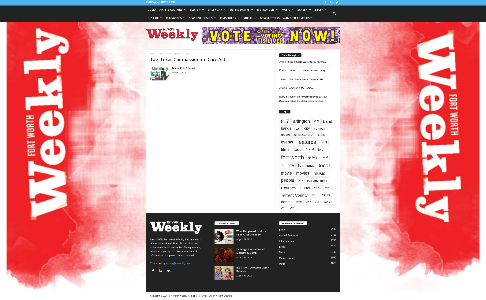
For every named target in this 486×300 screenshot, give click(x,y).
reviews (288, 187)
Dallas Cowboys (303, 134)
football (310, 149)
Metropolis (265, 9)
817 (285, 121)
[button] (334, 14)
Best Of (153, 18)
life (291, 165)
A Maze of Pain (306, 88)
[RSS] (331, 3)
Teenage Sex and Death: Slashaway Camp (251, 251)
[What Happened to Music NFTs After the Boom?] (224, 236)
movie (286, 173)
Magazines (174, 18)
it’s (282, 165)
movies (302, 173)
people (287, 180)
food (298, 149)
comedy (319, 128)
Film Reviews (286, 241)
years (293, 207)
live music (306, 165)
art (316, 121)
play (300, 180)
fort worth (292, 157)
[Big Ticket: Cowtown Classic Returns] (224, 273)
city (307, 128)
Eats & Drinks (240, 9)
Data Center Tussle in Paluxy (311, 62)
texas (325, 194)
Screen (302, 9)
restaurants (317, 180)
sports (317, 187)
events (287, 142)
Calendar (215, 9)
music (319, 173)
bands (286, 128)
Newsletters (270, 18)
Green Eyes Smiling (183, 68)
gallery (313, 157)
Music (286, 9)
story (327, 188)
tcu (313, 195)
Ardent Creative (224, 295)
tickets (299, 202)
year (283, 207)
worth (327, 201)
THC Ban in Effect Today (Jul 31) (306, 79)
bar (297, 128)
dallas (285, 135)
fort (320, 149)
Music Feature (287, 258)
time (308, 201)
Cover (152, 9)
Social (248, 18)
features (306, 142)
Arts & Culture (170, 9)
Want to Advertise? (297, 18)
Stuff (319, 9)
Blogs (282, 246)
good (325, 157)
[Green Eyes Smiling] (159, 73)
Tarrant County (294, 195)
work (317, 202)
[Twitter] (337, 3)
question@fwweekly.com (177, 263)
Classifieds (228, 18)
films (285, 149)
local (324, 166)
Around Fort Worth (289, 235)
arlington (301, 121)
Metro (282, 263)
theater (286, 202)
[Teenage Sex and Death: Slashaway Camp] (224, 255)
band (327, 121)
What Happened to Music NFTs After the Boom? (251, 232)
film (323, 142)
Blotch (195, 9)
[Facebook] (325, 3)
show (305, 187)
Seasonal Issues (201, 18)
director (322, 135)
